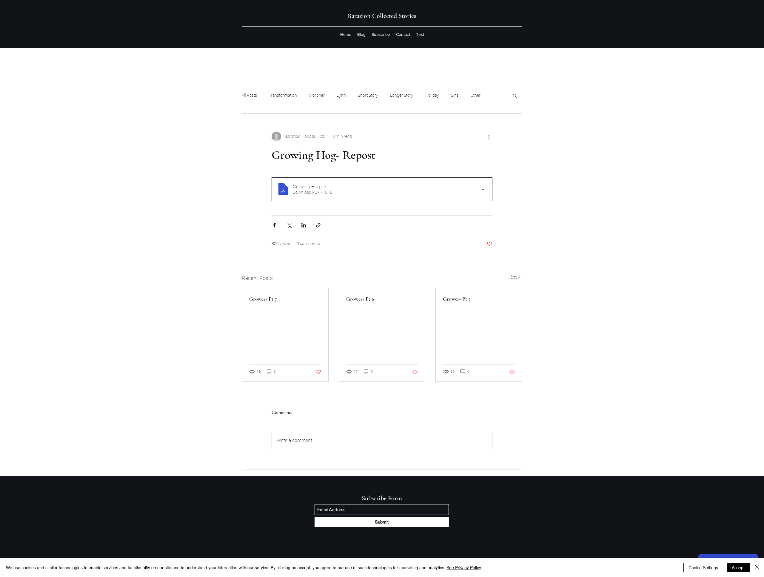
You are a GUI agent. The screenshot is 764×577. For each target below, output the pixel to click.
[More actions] (488, 136)
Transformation (283, 95)
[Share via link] (318, 225)
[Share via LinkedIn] (303, 225)
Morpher (317, 95)
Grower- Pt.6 (360, 299)
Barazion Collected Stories (382, 16)
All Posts (249, 95)
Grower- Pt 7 (263, 299)
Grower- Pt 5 (456, 299)
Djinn (341, 95)
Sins (455, 95)
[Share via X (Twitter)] (289, 225)
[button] (514, 95)
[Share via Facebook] (274, 225)
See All (516, 277)
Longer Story (401, 95)
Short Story (368, 95)
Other (475, 95)
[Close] (756, 567)
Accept (738, 567)
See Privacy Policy (463, 567)
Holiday (432, 95)
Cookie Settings (703, 567)
